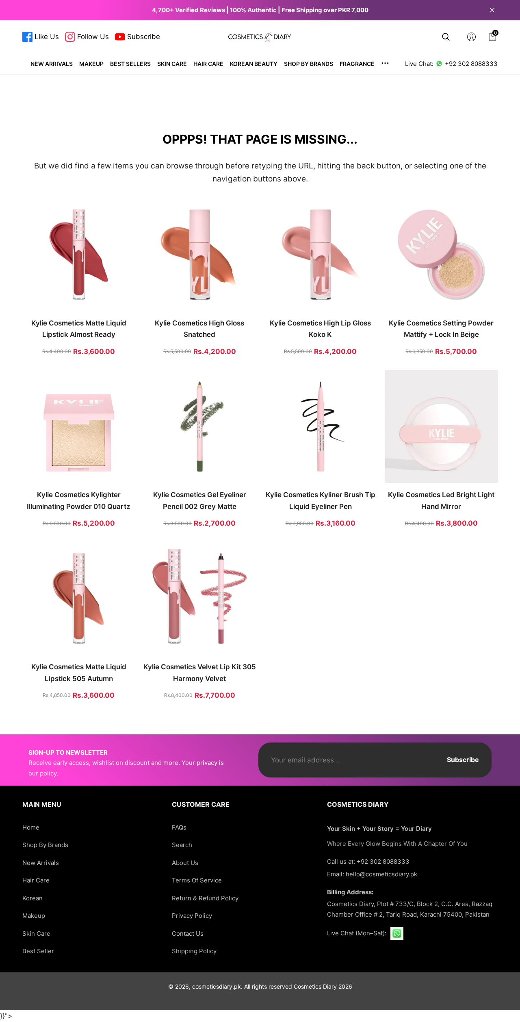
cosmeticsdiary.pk (216, 986)
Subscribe (463, 760)
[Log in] (471, 36)
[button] (446, 36)
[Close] (492, 10)
